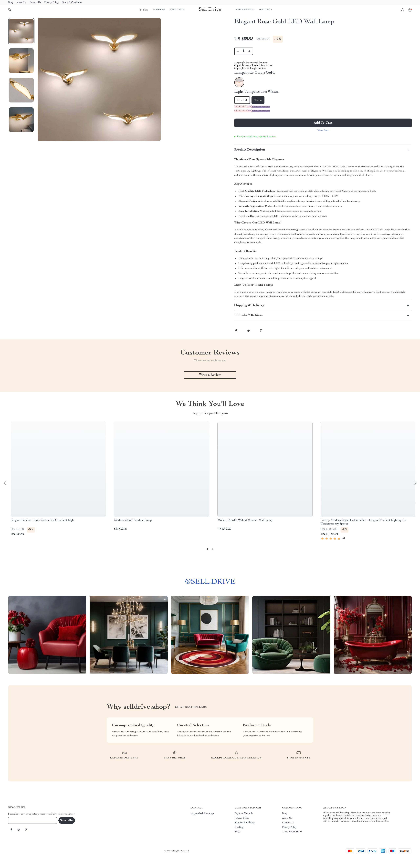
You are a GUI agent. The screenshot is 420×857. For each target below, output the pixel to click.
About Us (21, 2)
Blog (10, 2)
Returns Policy (242, 818)
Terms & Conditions (72, 2)
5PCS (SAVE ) (243, 111)
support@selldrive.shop (202, 813)
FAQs (238, 832)
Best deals (177, 10)
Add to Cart (323, 123)
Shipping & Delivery (245, 823)
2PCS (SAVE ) (243, 107)
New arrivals (244, 10)
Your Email (17, 820)
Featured (265, 10)
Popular (159, 10)
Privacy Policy (51, 2)
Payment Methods (244, 813)
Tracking (239, 827)
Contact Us (35, 2)
